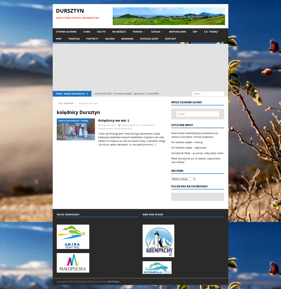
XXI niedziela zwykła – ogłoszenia (188, 147)
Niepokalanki (177, 31)
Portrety (92, 38)
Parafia (137, 31)
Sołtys (101, 31)
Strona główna (66, 31)
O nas (86, 31)
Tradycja (74, 38)
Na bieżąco (119, 31)
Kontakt (170, 38)
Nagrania (127, 38)
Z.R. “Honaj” (211, 31)
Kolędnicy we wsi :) (113, 120)
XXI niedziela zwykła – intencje (187, 142)
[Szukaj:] (208, 93)
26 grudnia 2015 (108, 125)
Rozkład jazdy (149, 38)
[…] (154, 144)
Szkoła (155, 31)
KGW (58, 38)
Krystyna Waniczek (130, 125)
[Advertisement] (140, 66)
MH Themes (113, 281)
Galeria (110, 38)
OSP (195, 31)
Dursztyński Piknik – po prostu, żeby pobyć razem (197, 153)
